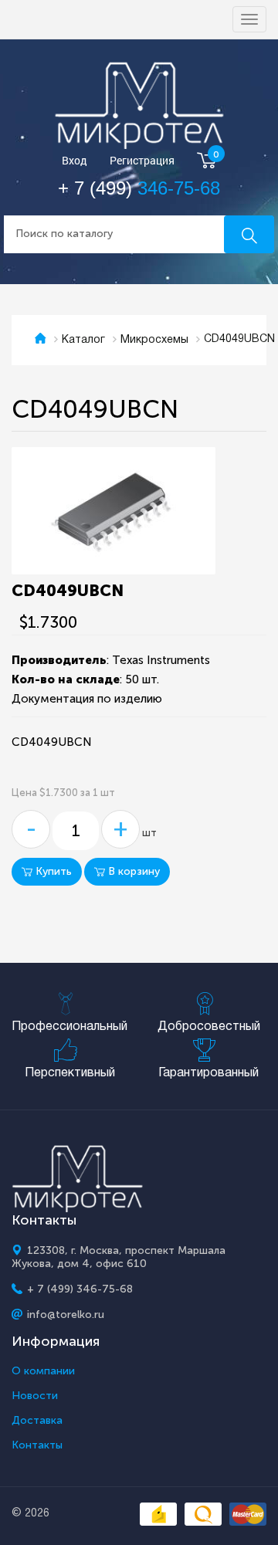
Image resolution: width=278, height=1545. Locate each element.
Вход (74, 161)
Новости (35, 1396)
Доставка (37, 1421)
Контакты (37, 1445)
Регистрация (142, 161)
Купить (52, 871)
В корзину (132, 871)
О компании (43, 1371)
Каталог (83, 340)
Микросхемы (154, 340)
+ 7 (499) (139, 188)
